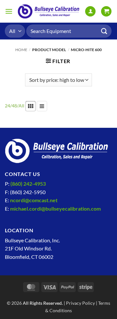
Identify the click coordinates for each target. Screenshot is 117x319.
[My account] (90, 11)
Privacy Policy (80, 303)
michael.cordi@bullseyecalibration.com (55, 208)
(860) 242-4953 (28, 184)
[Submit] (104, 31)
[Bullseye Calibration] (49, 11)
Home (21, 49)
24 (7, 105)
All (21, 105)
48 (14, 105)
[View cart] (106, 11)
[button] (9, 11)
